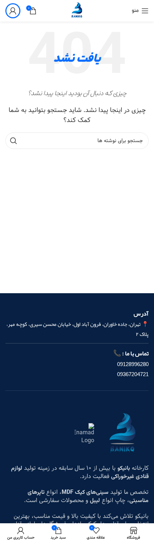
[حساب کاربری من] (13, 11)
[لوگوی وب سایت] (76, 10)
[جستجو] (13, 140)
